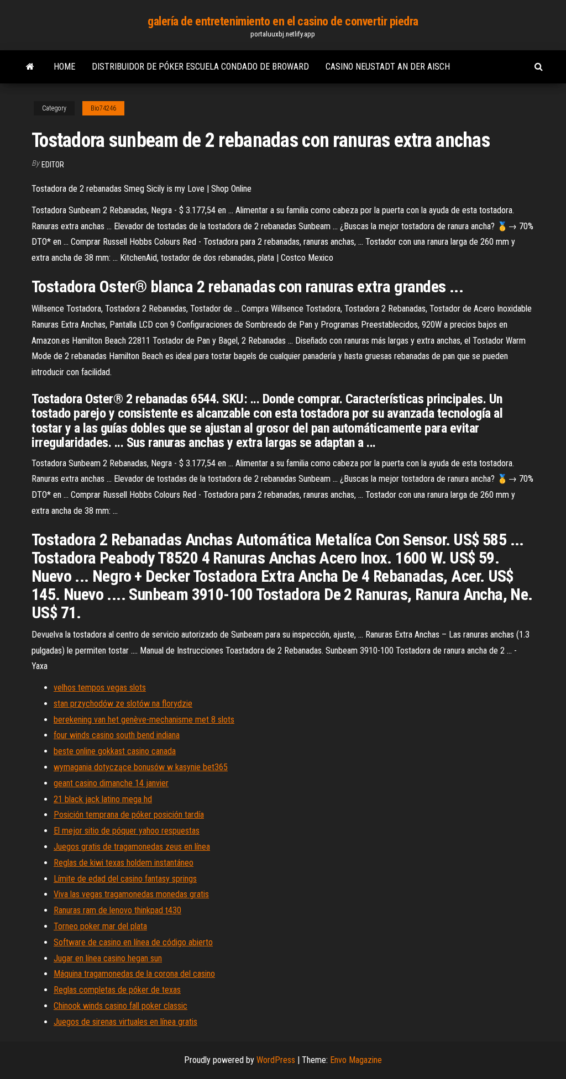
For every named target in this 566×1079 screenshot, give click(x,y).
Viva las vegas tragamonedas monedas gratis (131, 894)
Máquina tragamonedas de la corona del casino (134, 974)
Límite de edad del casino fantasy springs (125, 878)
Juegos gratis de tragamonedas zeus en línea (132, 846)
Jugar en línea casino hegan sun (108, 958)
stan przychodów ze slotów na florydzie (123, 703)
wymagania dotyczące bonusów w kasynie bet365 (141, 767)
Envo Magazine (356, 1060)
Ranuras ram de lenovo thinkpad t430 (117, 910)
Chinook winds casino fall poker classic (120, 1006)
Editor (52, 164)
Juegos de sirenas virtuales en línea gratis (125, 1022)
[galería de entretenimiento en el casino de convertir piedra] (30, 66)
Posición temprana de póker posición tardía (129, 814)
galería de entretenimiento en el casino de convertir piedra (283, 21)
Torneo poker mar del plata (100, 926)
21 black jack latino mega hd (103, 799)
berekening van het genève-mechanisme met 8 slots (144, 719)
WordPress (275, 1060)
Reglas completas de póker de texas (117, 990)
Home (64, 66)
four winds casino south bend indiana (117, 735)
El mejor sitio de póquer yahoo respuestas (127, 830)
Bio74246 (103, 108)
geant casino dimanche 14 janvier (111, 783)
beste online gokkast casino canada (115, 751)
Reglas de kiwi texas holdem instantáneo (123, 862)
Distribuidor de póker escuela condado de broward (200, 66)
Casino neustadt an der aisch (388, 66)
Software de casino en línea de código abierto (133, 942)
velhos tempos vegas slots (100, 687)
